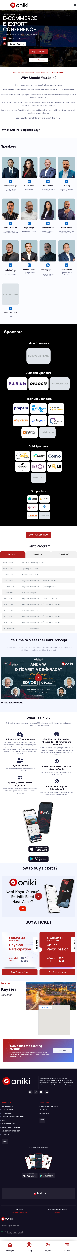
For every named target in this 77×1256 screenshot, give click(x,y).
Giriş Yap (29, 1251)
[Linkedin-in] (46, 1092)
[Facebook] (30, 1092)
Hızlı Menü (67, 1251)
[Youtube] (41, 1092)
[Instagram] (36, 1092)
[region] (38, 38)
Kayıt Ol (48, 1251)
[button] (75, 5)
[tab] (12, 554)
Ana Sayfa (10, 1251)
